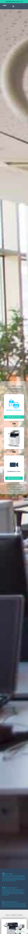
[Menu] (13, 6)
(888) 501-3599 (19, 1)
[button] (14, 478)
